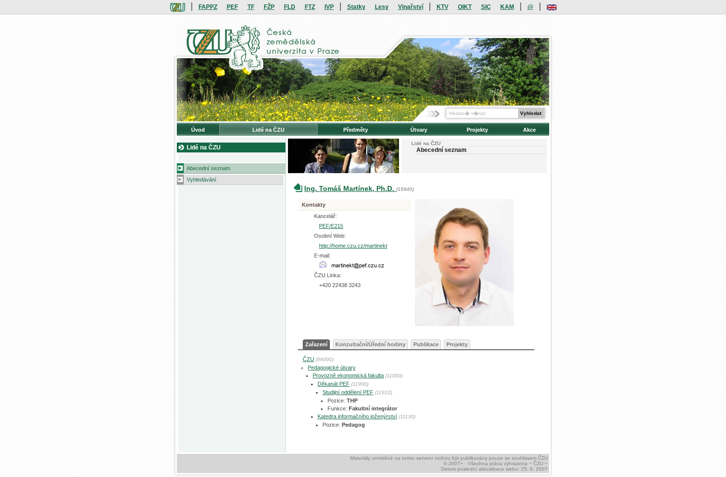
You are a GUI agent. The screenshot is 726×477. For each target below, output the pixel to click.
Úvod (198, 130)
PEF (232, 6)
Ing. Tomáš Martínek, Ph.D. (350, 188)
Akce (529, 130)
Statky (356, 6)
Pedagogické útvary (332, 367)
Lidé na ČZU (268, 130)
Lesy (382, 6)
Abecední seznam (208, 168)
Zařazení (316, 344)
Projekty (477, 130)
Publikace (426, 344)
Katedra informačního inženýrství (357, 416)
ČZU (308, 359)
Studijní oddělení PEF (348, 392)
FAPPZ (208, 6)
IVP (329, 6)
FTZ (310, 6)
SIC (486, 6)
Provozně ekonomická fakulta (348, 375)
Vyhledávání (201, 180)
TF (250, 6)
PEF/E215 (331, 226)
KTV (442, 6)
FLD (289, 6)
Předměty (355, 130)
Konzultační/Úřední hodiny (370, 344)
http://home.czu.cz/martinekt (353, 246)
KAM (507, 6)
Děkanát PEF (334, 384)
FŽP (269, 6)
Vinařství (410, 6)
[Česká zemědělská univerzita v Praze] (177, 6)
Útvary (418, 130)
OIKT (465, 6)
